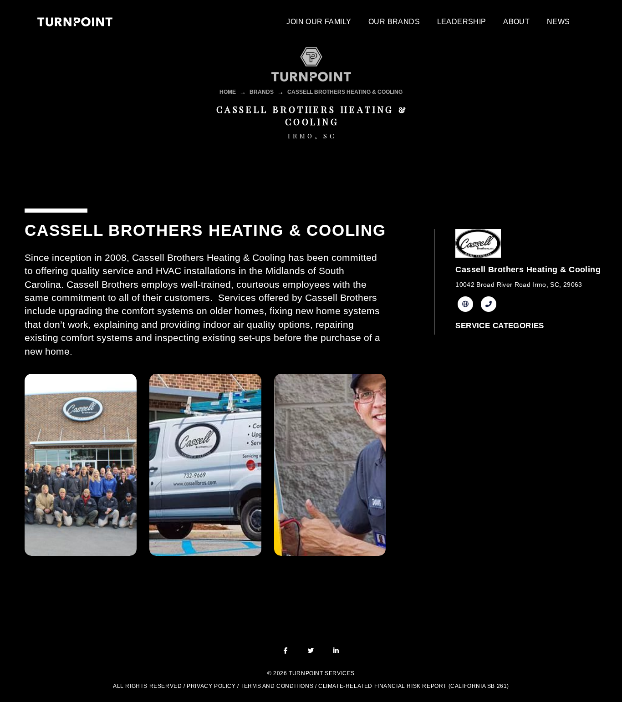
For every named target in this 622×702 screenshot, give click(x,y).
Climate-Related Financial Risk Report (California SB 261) (413, 686)
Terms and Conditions (276, 686)
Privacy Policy (211, 686)
